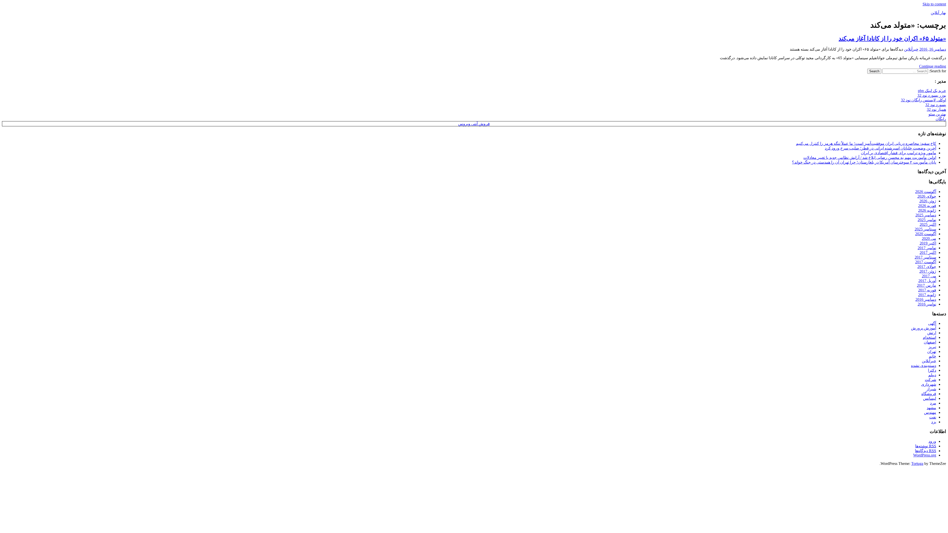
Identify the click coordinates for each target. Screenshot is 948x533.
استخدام (929, 337)
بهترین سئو (937, 114)
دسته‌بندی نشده (923, 365)
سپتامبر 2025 (925, 229)
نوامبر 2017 (927, 248)
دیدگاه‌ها (925, 451)
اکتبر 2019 (928, 243)
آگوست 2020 (925, 234)
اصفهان (930, 342)
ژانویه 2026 (927, 210)
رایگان (941, 119)
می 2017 (929, 276)
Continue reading (932, 66)
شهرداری (928, 384)
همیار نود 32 (936, 109)
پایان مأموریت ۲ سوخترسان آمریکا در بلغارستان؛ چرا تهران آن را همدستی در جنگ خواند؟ (864, 162)
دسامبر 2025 (925, 215)
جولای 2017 (926, 267)
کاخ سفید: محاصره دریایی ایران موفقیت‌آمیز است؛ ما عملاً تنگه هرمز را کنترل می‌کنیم (866, 143)
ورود (932, 441)
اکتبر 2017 (928, 252)
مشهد (931, 408)
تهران (931, 351)
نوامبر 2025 (927, 220)
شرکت (930, 380)
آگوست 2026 (925, 192)
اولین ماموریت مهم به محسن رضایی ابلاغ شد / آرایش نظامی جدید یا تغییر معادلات (869, 157)
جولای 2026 (926, 196)
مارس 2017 (926, 285)
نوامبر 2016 (927, 304)
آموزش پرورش (923, 328)
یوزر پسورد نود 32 (931, 95)
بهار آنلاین (938, 13)
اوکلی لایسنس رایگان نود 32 (923, 100)
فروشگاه (928, 394)
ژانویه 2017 (927, 295)
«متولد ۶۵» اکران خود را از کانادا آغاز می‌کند (892, 38)
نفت (932, 417)
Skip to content (934, 4)
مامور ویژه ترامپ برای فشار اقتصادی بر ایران (898, 153)
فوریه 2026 (927, 206)
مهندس (930, 412)
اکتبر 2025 (928, 224)
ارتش (931, 333)
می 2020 (929, 238)
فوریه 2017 (927, 290)
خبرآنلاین (911, 49)
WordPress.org (924, 455)
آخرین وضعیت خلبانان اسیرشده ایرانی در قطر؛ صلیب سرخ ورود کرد (880, 148)
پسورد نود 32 (935, 105)
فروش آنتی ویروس (474, 124)
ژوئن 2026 (927, 201)
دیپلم (932, 375)
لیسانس (929, 398)
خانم (932, 356)
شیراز (931, 389)
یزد (933, 422)
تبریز (932, 347)
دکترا (932, 370)
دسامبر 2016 (925, 299)
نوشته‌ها (925, 446)
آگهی (932, 323)
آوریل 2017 (927, 281)
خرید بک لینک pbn (932, 91)
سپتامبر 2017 (925, 257)
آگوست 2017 (925, 262)
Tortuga (917, 463)
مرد (933, 403)
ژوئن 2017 (927, 271)
